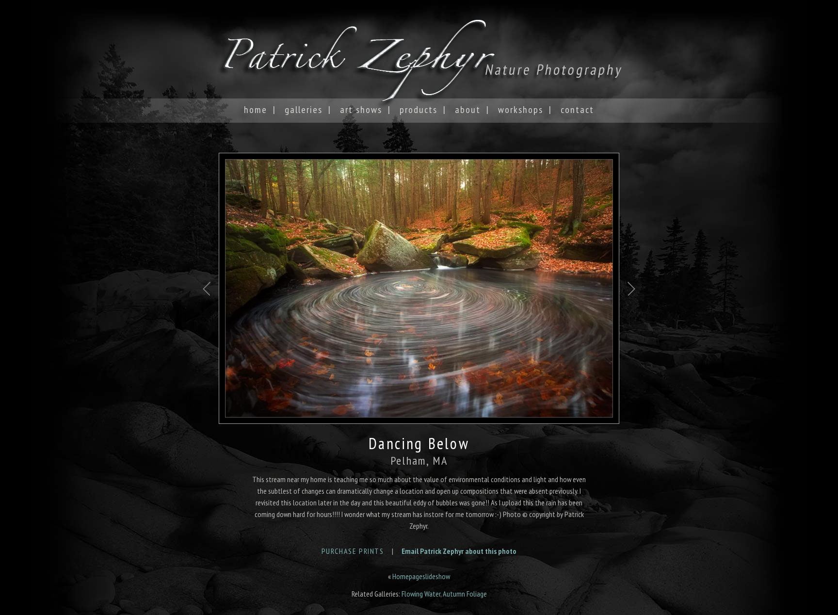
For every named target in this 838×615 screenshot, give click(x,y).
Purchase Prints (353, 551)
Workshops (520, 109)
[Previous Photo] (206, 322)
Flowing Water (421, 594)
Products (418, 109)
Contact (577, 109)
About (468, 109)
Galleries (303, 109)
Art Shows (361, 109)
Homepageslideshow (421, 576)
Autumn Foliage (465, 594)
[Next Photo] (631, 322)
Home (255, 109)
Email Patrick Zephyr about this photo (459, 551)
